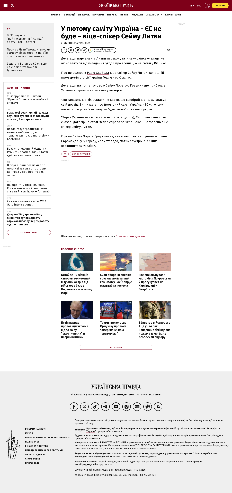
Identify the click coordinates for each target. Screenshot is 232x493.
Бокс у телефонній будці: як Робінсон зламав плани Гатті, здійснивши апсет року (27, 152)
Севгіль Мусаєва (150, 461)
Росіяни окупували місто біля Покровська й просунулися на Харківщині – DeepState (155, 282)
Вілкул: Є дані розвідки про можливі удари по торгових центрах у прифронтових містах (26, 170)
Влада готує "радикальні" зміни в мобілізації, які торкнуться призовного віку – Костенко (28, 134)
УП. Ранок (84, 14)
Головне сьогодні (74, 249)
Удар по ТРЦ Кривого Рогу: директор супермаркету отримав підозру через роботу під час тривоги (28, 219)
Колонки (98, 14)
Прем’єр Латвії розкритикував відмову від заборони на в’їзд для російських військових (28, 53)
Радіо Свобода (98, 73)
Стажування (32, 458)
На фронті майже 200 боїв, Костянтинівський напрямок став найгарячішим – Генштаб (28, 188)
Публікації (69, 14)
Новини (55, 14)
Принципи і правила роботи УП (44, 450)
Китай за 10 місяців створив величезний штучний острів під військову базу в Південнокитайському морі (76, 284)
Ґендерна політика (36, 446)
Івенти (124, 14)
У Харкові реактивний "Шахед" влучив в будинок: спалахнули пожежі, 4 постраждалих (28, 116)
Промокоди (32, 463)
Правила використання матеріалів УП (47, 437)
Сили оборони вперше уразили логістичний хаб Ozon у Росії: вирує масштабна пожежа (116, 280)
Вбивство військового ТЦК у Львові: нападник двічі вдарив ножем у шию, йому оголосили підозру (155, 330)
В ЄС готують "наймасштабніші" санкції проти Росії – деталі (25, 38)
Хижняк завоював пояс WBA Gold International (26, 203)
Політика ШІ (32, 441)
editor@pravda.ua (102, 464)
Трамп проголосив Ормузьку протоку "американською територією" (113, 328)
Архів (178, 14)
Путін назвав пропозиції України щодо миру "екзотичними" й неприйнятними (74, 330)
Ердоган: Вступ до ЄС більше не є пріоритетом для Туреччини (27, 67)
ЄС (65, 154)
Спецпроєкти (154, 14)
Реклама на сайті (35, 429)
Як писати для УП (35, 454)
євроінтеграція (81, 154)
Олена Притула (193, 461)
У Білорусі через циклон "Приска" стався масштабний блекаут (27, 99)
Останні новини (18, 88)
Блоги (169, 14)
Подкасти (137, 14)
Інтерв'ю (111, 14)
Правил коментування (130, 236)
